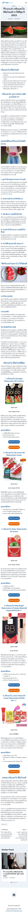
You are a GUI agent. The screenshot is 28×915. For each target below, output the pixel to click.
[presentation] (14, 861)
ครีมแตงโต (4, 824)
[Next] (24, 867)
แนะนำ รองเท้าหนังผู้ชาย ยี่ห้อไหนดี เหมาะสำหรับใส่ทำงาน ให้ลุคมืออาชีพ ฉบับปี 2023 (21, 835)
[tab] (11, 882)
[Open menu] (26, 3)
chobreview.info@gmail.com (14, 910)
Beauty (14, 6)
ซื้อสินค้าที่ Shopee (14, 447)
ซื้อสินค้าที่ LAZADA (14, 442)
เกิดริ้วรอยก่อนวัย (7, 194)
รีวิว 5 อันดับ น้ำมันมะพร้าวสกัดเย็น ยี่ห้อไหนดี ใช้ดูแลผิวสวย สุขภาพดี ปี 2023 (6, 834)
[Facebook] (14, 894)
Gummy (11, 18)
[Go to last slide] (4, 867)
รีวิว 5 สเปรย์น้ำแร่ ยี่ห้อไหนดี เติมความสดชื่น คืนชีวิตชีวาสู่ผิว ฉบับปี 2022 (13, 874)
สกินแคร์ (19, 47)
